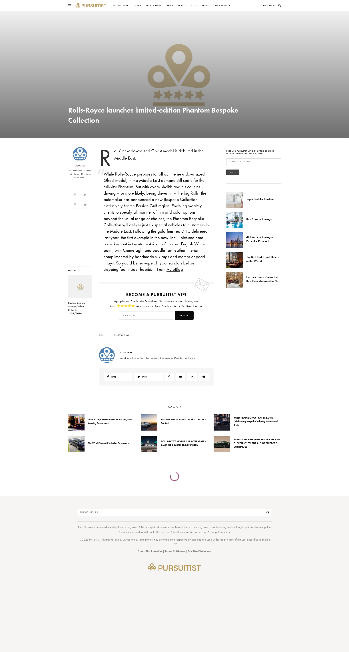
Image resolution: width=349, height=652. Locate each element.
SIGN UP (210, 345)
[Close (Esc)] (240, 290)
